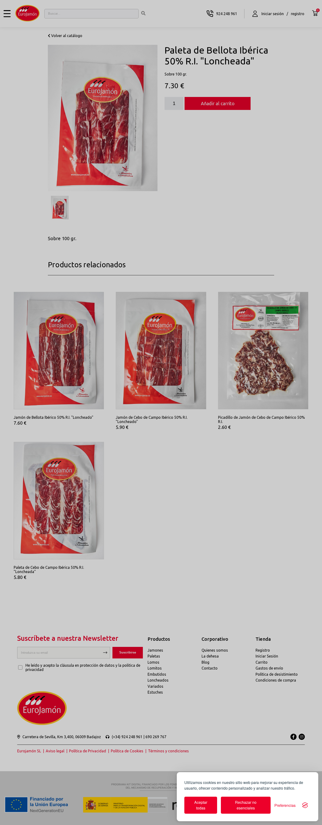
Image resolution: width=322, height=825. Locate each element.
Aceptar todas (200, 805)
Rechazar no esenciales (245, 805)
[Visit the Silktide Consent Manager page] (305, 805)
